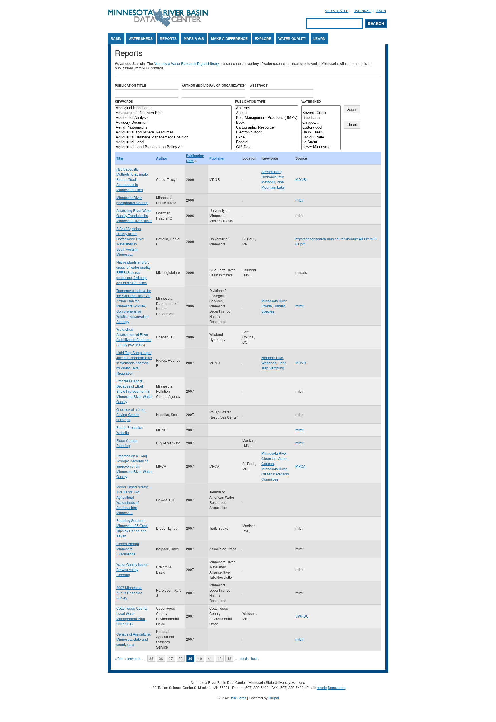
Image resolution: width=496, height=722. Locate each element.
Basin (116, 39)
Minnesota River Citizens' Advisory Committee (275, 473)
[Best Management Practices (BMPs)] (266, 117)
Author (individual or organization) (214, 85)
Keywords (124, 101)
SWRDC (302, 615)
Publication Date (195, 158)
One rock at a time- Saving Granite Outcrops (131, 414)
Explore (263, 39)
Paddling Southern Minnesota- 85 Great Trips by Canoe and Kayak (132, 528)
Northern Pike (272, 357)
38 (181, 658)
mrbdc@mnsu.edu (331, 687)
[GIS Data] (266, 147)
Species (267, 311)
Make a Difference (229, 39)
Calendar (362, 11)
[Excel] (266, 137)
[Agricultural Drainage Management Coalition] (173, 137)
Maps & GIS (194, 39)
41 (210, 658)
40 (200, 658)
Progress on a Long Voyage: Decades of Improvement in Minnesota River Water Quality (134, 466)
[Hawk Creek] (321, 132)
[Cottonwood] (321, 127)
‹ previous (132, 658)
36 (161, 658)
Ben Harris (238, 697)
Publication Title (130, 85)
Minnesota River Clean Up (274, 456)
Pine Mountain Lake (273, 184)
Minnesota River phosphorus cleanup (132, 200)
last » (255, 658)
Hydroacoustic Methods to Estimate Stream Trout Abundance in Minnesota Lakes (132, 179)
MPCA (300, 466)
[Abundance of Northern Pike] (173, 113)
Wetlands (268, 362)
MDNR (300, 179)
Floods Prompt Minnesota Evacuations (127, 548)
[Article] (266, 113)
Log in (381, 11)
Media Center (336, 11)
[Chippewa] (321, 122)
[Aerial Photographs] (173, 127)
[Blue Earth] (321, 117)
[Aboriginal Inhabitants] (173, 108)
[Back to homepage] (158, 25)
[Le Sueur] (321, 142)
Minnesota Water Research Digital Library (186, 63)
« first (119, 658)
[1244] (321, 108)
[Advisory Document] (173, 122)
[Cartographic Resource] (266, 127)
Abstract (259, 85)
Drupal (273, 697)
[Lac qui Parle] (321, 137)
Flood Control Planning (126, 443)
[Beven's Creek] (321, 113)
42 (220, 658)
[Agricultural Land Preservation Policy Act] (173, 147)
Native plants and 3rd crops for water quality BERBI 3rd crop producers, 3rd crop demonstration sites (133, 272)
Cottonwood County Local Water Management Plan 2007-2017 (131, 616)
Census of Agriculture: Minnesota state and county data (133, 639)
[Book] (266, 122)
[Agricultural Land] (173, 142)
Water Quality (292, 39)
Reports (168, 39)
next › (244, 658)
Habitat (279, 305)
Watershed (311, 101)
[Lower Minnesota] (321, 147)
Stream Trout (271, 171)
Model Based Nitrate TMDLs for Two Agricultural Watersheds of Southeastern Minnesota (132, 499)
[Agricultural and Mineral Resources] (173, 132)
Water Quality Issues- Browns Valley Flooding (132, 569)
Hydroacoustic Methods (272, 179)
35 (151, 658)
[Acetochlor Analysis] (173, 117)
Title (119, 158)
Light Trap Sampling (273, 365)
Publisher (217, 158)
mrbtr (299, 200)
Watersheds (141, 39)
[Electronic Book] (266, 132)
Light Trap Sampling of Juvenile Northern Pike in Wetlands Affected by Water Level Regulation (134, 362)
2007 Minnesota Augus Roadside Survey (129, 592)
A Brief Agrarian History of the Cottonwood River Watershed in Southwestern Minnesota (130, 241)
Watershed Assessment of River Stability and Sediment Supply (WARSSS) (133, 337)
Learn (319, 39)
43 (229, 658)
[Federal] (266, 142)
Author (161, 158)
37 (171, 658)
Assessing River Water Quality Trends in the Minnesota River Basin (134, 215)
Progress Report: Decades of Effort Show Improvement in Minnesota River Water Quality (134, 391)
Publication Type (250, 101)
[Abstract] (266, 108)
